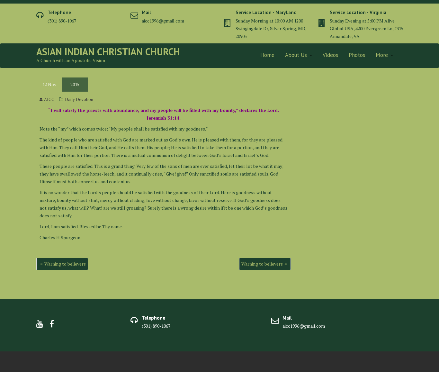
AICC (49, 99)
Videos (330, 55)
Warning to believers (65, 264)
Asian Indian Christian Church (108, 51)
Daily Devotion (79, 99)
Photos (357, 55)
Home (267, 55)
